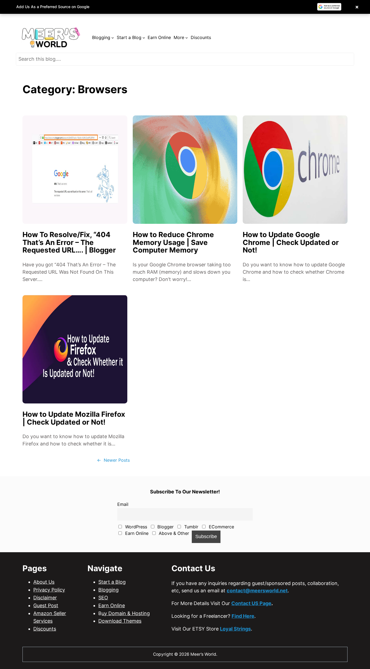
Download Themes (119, 621)
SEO (103, 597)
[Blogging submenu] (112, 37)
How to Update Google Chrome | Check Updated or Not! (291, 242)
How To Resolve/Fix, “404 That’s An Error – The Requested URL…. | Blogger (69, 242)
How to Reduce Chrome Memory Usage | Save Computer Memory (173, 242)
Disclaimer (45, 597)
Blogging (108, 590)
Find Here (243, 616)
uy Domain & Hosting (126, 613)
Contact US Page (251, 603)
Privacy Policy (49, 590)
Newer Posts (113, 460)
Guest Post (45, 605)
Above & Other (173, 533)
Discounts (44, 629)
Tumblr (190, 526)
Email (122, 504)
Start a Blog (112, 582)
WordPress (135, 526)
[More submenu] (186, 37)
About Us (43, 582)
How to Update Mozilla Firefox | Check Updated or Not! (73, 418)
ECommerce (220, 526)
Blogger (165, 526)
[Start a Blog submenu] (143, 37)
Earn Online (136, 533)
